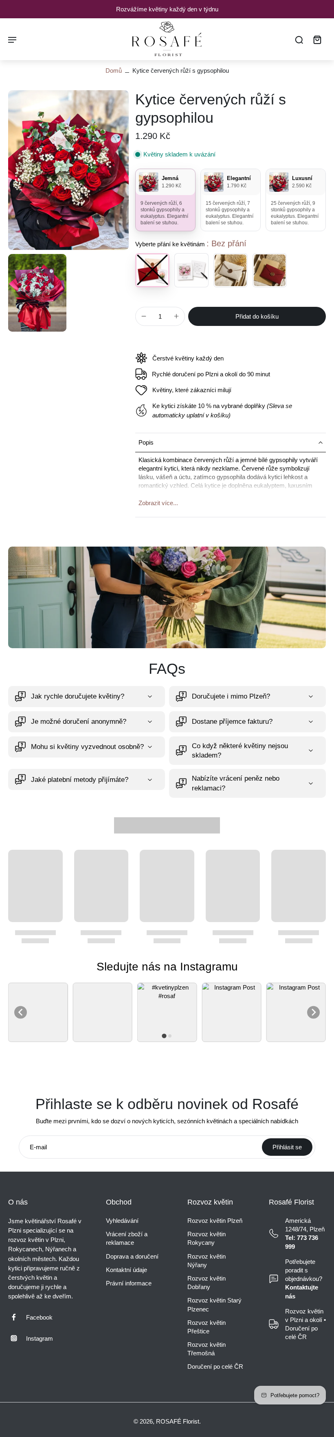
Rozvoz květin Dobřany (206, 1282)
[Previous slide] (20, 1012)
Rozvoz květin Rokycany (206, 1238)
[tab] (164, 1036)
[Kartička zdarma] (191, 270)
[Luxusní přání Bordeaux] (269, 270)
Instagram (39, 1338)
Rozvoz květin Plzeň (214, 1220)
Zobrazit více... (158, 502)
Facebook (39, 1317)
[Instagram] (17, 1338)
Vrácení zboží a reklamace (126, 1238)
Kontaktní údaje (126, 1269)
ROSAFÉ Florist (177, 1421)
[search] (299, 39)
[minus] (144, 316)
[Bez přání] (152, 270)
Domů (113, 70)
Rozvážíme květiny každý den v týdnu (167, 9)
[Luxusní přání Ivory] (230, 270)
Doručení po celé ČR (215, 1366)
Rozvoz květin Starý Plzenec (214, 1305)
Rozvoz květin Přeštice (206, 1327)
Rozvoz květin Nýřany (206, 1260)
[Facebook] (17, 1317)
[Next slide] (313, 1012)
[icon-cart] (317, 39)
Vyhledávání (122, 1220)
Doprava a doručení (132, 1256)
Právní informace (129, 1283)
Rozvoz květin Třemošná (206, 1349)
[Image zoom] (68, 170)
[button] (257, 316)
